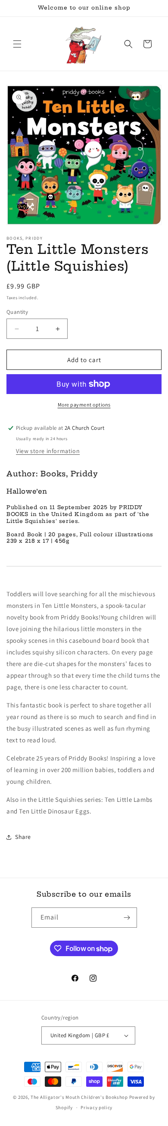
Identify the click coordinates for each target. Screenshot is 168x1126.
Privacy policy (96, 1107)
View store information (48, 451)
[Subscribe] (127, 917)
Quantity (17, 312)
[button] (17, 43)
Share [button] (23, 837)
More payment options (84, 404)
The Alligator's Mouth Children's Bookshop (79, 1097)
